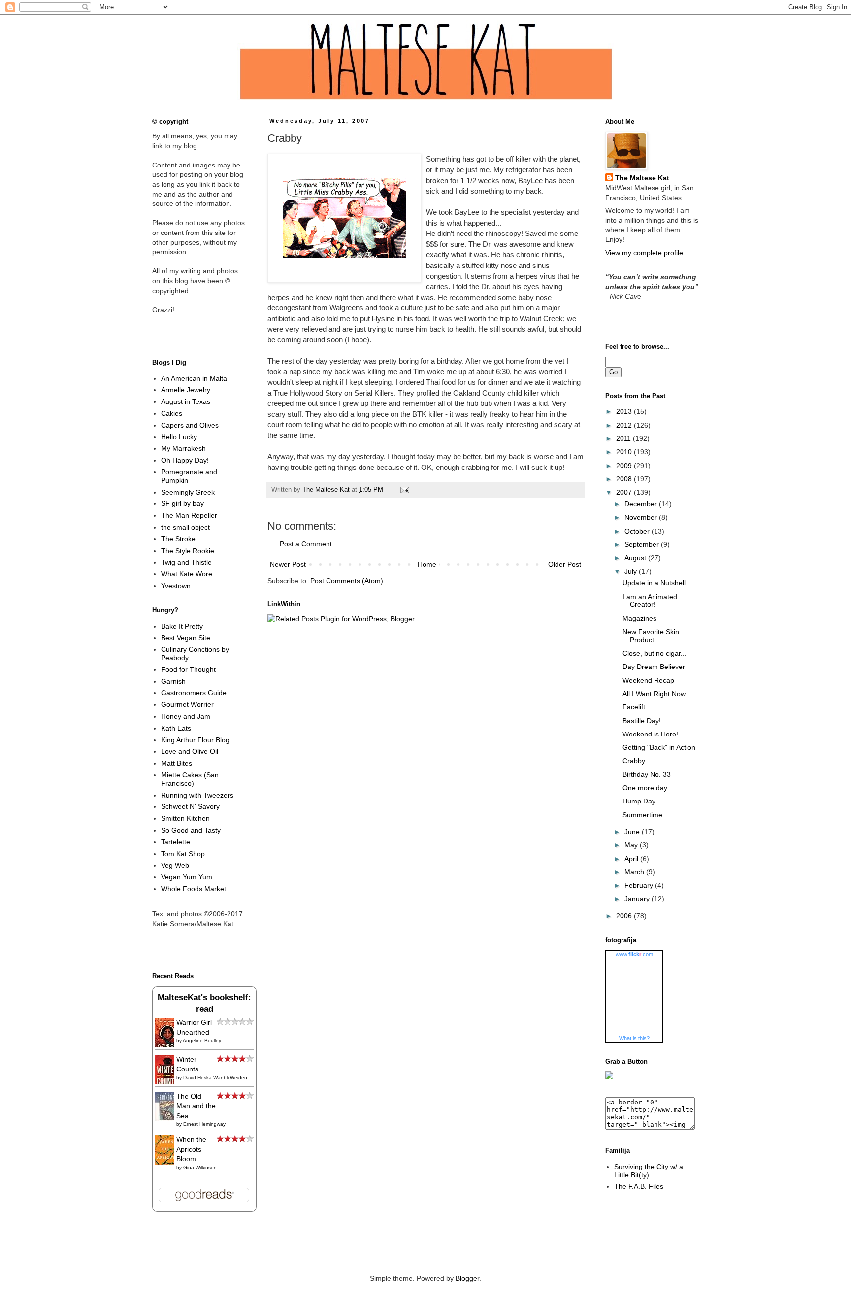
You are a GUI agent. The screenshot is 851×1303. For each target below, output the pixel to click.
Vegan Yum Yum (186, 877)
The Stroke (178, 539)
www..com (634, 954)
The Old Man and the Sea (196, 1105)
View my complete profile (644, 253)
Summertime (642, 815)
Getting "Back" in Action (658, 747)
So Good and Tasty (191, 830)
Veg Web (175, 865)
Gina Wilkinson (200, 1167)
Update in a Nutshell (654, 583)
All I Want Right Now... (656, 694)
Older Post (564, 564)
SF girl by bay (182, 503)
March (635, 872)
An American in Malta (194, 378)
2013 (625, 411)
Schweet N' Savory (190, 806)
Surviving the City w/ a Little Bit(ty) (648, 1171)
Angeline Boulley (202, 1040)
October (638, 531)
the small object (185, 527)
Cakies (171, 413)
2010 (625, 452)
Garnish (173, 681)
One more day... (647, 788)
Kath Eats (176, 728)
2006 (625, 916)
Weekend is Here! (650, 734)
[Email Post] (403, 489)
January (638, 898)
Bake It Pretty (182, 626)
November (641, 517)
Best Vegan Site (185, 638)
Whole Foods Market (193, 889)
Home (427, 564)
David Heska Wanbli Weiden (215, 1077)
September (642, 544)
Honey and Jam (185, 716)
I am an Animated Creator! (649, 601)
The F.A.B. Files (638, 1186)
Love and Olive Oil (189, 751)
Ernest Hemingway (204, 1124)
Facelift (633, 707)
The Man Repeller (189, 515)
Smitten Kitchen (185, 818)
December (641, 504)
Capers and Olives (190, 425)
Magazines (639, 618)
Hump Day (638, 801)
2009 (625, 465)
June (633, 831)
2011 (624, 438)
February (639, 885)
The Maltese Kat (642, 178)
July (631, 571)
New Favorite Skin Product (650, 636)
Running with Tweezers (197, 795)
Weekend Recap (648, 680)
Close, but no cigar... (654, 653)
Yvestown (176, 586)
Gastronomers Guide (194, 693)
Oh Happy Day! (185, 460)
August (636, 558)
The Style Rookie (187, 551)
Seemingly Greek (188, 492)
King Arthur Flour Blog (195, 740)
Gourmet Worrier (187, 704)
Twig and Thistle (186, 562)
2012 (625, 425)
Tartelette (175, 842)
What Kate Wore (186, 574)
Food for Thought (188, 669)
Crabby (633, 761)
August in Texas (185, 401)
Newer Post (288, 564)
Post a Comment (306, 544)
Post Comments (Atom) (346, 581)
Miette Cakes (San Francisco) (190, 779)
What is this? (634, 1038)
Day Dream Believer (653, 666)
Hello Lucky (179, 437)
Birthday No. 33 (646, 774)
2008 (625, 479)
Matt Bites (176, 763)
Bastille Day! (641, 721)
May (632, 845)
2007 (625, 492)
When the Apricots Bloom (191, 1149)
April (632, 859)
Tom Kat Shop (183, 854)
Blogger (467, 1278)
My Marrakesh (183, 448)
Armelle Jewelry (185, 390)
